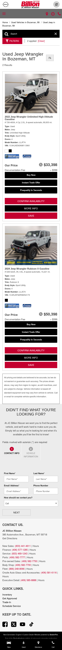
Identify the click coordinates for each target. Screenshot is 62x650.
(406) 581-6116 (49, 572)
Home (5, 22)
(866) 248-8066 (16, 568)
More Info (31, 208)
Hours (36, 545)
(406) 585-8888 (28, 580)
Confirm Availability (31, 201)
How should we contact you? (18, 497)
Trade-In (6, 602)
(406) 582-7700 (23, 564)
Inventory (7, 594)
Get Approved (9, 598)
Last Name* (39, 473)
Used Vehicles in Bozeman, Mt (25, 22)
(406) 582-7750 (29, 561)
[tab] (11, 450)
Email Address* (11, 485)
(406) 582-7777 (17, 557)
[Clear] (41, 40)
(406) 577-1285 (20, 549)
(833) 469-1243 (19, 553)
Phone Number (40, 485)
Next (16, 512)
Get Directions (9, 538)
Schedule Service (11, 606)
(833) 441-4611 (23, 545)
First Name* (9, 473)
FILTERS (14, 40)
